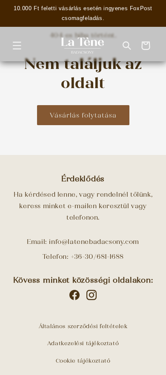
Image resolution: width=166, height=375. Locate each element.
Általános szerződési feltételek (83, 326)
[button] (17, 45)
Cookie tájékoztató (83, 360)
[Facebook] (74, 295)
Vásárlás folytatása (83, 115)
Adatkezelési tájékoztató (83, 343)
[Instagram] (91, 295)
